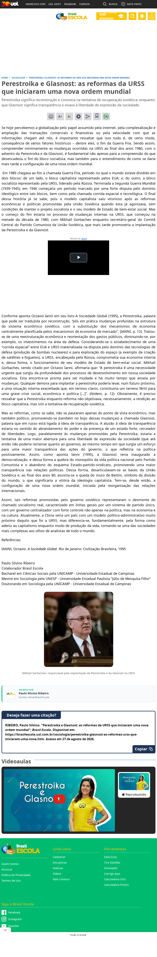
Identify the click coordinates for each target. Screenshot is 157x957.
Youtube (13, 926)
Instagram (15, 919)
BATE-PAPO (134, 4)
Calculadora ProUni (116, 885)
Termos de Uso (11, 880)
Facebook (14, 912)
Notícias (58, 868)
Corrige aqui (112, 873)
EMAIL (113, 12)
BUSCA (113, 4)
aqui (84, 238)
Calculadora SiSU (115, 879)
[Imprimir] (51, 116)
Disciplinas (60, 862)
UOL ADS (31, 12)
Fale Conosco (61, 879)
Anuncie (7, 869)
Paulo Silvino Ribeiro (34, 693)
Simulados (111, 868)
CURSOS (84, 4)
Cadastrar (59, 857)
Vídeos (57, 873)
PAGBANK (70, 4)
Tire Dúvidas (112, 862)
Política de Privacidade (16, 875)
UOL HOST (54, 4)
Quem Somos (10, 864)
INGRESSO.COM (35, 4)
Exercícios (110, 857)
